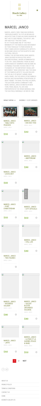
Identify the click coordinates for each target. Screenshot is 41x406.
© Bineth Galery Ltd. (9, 400)
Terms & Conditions (8, 388)
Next (24, 361)
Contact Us (6, 392)
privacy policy (7, 385)
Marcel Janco (8, 127)
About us (5, 381)
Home (3, 396)
